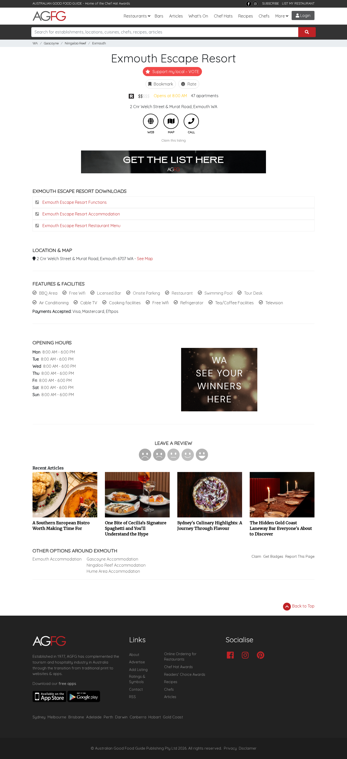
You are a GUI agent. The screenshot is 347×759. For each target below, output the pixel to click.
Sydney (39, 717)
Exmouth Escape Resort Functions (74, 202)
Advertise (137, 662)
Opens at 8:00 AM (170, 95)
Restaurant (182, 293)
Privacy (230, 748)
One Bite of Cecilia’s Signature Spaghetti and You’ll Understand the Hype (135, 528)
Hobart (154, 717)
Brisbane (76, 717)
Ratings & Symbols (137, 679)
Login (304, 15)
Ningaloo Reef (75, 43)
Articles (176, 16)
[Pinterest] (262, 655)
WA (35, 43)
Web (150, 121)
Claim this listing (174, 140)
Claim (256, 556)
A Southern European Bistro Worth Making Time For (61, 525)
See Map (145, 258)
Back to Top (302, 606)
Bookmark (163, 84)
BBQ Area (48, 293)
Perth (108, 717)
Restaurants (135, 16)
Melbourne (57, 717)
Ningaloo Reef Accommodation (116, 565)
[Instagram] (255, 4)
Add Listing (138, 669)
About (134, 654)
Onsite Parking (146, 293)
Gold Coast (173, 717)
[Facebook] (248, 4)
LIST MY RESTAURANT (298, 3)
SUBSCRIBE (270, 3)
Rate (191, 84)
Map (171, 121)
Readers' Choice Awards (184, 674)
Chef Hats (223, 16)
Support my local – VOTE (175, 71)
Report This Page (299, 556)
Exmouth (99, 43)
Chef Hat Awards (117, 3)
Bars (159, 16)
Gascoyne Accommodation (112, 559)
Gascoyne (51, 43)
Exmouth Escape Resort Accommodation (80, 213)
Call (191, 121)
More (280, 16)
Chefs (264, 16)
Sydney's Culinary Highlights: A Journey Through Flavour (209, 525)
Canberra (138, 717)
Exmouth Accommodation (57, 559)
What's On (198, 16)
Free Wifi (77, 293)
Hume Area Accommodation (113, 571)
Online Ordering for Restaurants (180, 657)
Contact (136, 689)
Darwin (121, 717)
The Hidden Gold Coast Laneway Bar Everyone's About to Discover (281, 528)
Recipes (245, 16)
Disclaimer (248, 748)
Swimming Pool (218, 293)
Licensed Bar (109, 293)
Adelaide (94, 717)
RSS (132, 697)
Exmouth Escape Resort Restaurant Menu (80, 225)
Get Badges (273, 556)
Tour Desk (253, 293)
